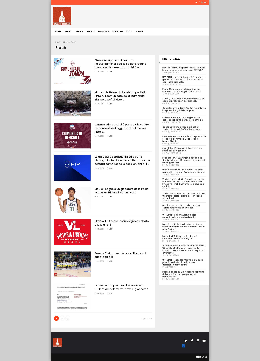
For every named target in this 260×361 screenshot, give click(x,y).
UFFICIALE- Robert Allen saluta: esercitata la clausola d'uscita (179, 216)
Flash (73, 42)
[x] (183, 349)
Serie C (90, 31)
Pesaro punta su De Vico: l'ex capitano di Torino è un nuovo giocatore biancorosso (183, 274)
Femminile (103, 31)
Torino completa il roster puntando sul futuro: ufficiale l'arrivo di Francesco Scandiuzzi (183, 196)
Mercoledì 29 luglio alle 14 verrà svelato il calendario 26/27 (179, 237)
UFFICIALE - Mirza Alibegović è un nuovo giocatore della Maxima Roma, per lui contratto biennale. (183, 79)
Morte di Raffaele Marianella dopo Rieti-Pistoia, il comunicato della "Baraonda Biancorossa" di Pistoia (120, 96)
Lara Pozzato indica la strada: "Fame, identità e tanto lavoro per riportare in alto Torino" (183, 227)
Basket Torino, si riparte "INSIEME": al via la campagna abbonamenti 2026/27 (183, 69)
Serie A (68, 31)
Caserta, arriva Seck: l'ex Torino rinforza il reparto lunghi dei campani (184, 109)
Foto (129, 31)
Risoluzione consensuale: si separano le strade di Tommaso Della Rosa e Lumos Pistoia (184, 139)
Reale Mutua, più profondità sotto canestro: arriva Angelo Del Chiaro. (181, 90)
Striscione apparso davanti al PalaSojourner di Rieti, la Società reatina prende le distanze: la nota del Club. (120, 63)
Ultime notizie (171, 59)
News (65, 42)
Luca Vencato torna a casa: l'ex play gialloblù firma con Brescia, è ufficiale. (183, 171)
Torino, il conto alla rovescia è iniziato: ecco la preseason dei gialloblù (183, 99)
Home (58, 31)
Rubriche (117, 31)
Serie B (79, 31)
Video (139, 31)
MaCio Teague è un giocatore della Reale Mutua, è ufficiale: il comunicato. (121, 190)
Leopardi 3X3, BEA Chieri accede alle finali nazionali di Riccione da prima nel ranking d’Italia (183, 160)
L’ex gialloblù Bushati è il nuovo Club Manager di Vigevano (182, 149)
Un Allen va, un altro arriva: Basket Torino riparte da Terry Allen (181, 206)
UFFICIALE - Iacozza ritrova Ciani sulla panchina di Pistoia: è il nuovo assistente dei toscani (182, 262)
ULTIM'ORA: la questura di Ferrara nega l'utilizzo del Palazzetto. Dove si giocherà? (121, 287)
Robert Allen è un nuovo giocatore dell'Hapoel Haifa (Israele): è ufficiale (182, 118)
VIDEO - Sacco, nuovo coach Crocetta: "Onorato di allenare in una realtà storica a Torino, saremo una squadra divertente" (183, 249)
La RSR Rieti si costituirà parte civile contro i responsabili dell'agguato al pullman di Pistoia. (122, 128)
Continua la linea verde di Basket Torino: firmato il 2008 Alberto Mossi (182, 128)
